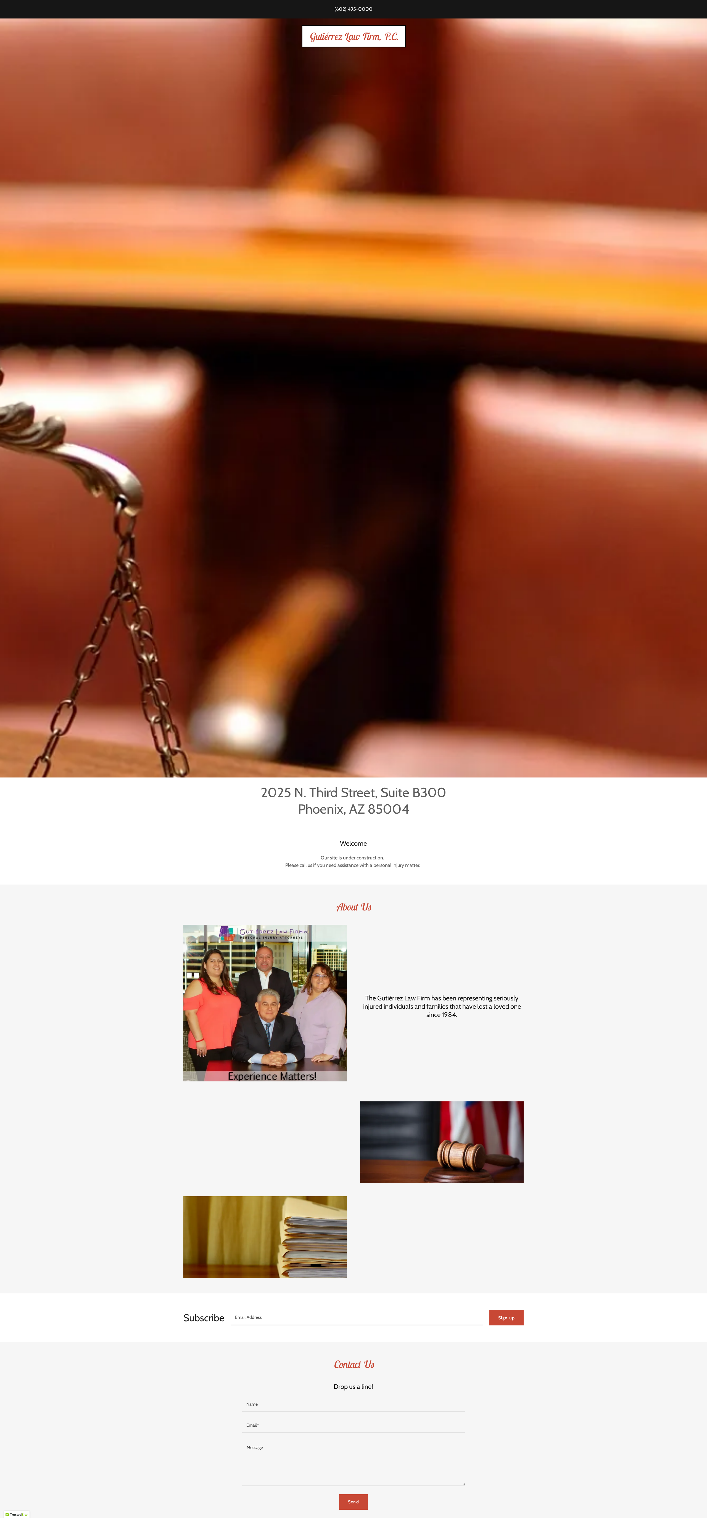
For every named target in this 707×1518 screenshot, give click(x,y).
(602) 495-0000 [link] (353, 9)
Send (353, 1501)
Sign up (506, 1317)
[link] (353, 38)
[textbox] (357, 1317)
